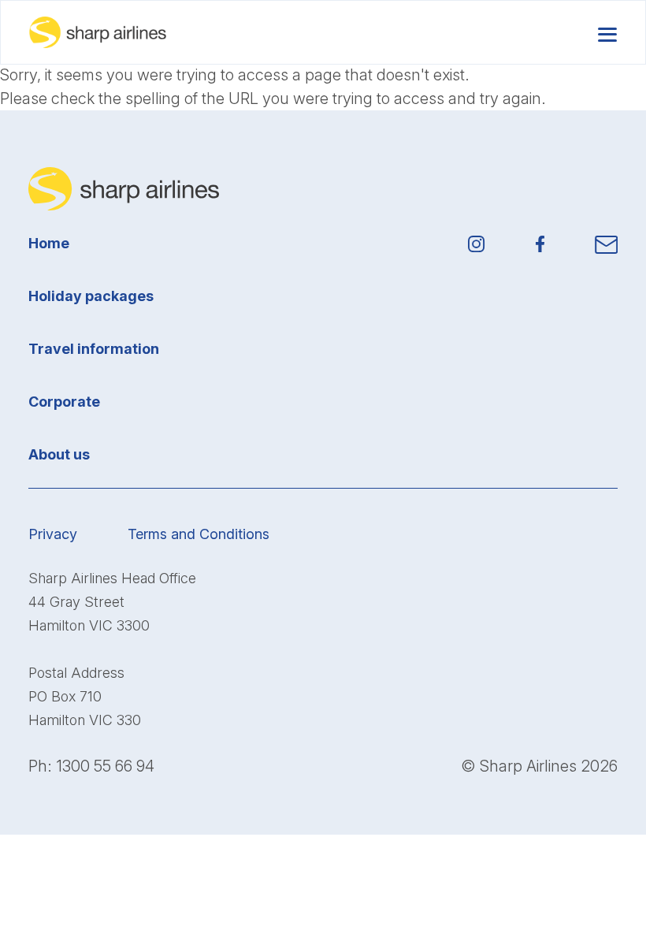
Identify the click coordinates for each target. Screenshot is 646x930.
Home (48, 243)
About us (59, 454)
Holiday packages (91, 296)
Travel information (93, 348)
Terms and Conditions (198, 534)
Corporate (64, 401)
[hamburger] (607, 32)
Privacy (52, 534)
